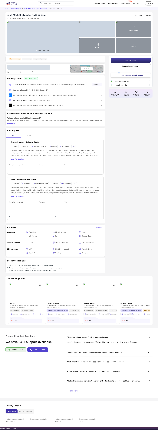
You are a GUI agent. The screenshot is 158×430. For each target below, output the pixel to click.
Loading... (97, 85)
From (14, 319)
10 (48, 50)
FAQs (16, 428)
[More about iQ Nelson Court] (136, 294)
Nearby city (12, 411)
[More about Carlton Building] (99, 294)
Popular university (25, 411)
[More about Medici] (25, 294)
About (2, 428)
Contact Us (9, 428)
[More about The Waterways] (62, 294)
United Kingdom (16, 9)
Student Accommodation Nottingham (35, 9)
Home (7, 9)
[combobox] (56, 3)
